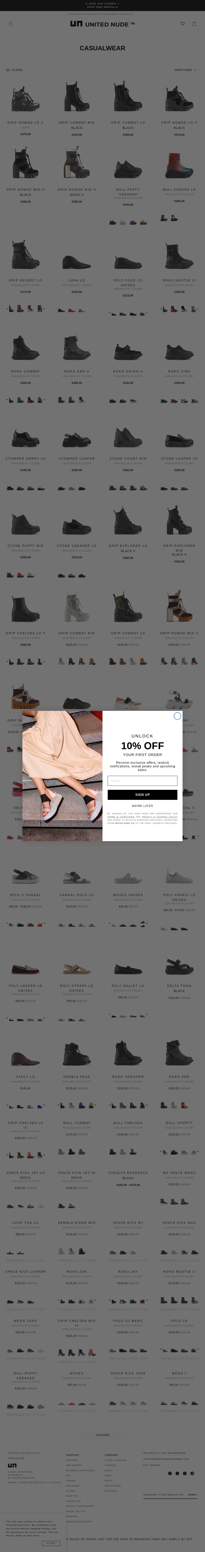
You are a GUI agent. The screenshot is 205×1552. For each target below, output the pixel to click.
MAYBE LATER (142, 805)
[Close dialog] (177, 715)
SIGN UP (142, 794)
